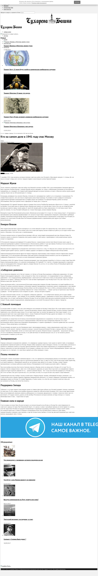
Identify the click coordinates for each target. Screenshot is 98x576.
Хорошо (77, 2)
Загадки (6, 36)
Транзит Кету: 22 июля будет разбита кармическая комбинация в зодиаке (29, 69)
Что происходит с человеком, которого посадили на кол (23, 460)
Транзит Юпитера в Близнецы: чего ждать (18, 126)
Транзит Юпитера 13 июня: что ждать (17, 93)
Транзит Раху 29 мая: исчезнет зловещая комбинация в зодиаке (26, 117)
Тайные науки (7, 32)
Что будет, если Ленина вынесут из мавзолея (19, 480)
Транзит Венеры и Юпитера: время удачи (18, 46)
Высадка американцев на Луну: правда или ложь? (21, 500)
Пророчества (8, 7)
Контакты (7, 9)
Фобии (6, 6)
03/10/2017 (6, 173)
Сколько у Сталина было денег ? (15, 539)
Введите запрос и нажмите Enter (10, 12)
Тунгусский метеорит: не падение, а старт (18, 519)
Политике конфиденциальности (39, 3)
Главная (6, 133)
